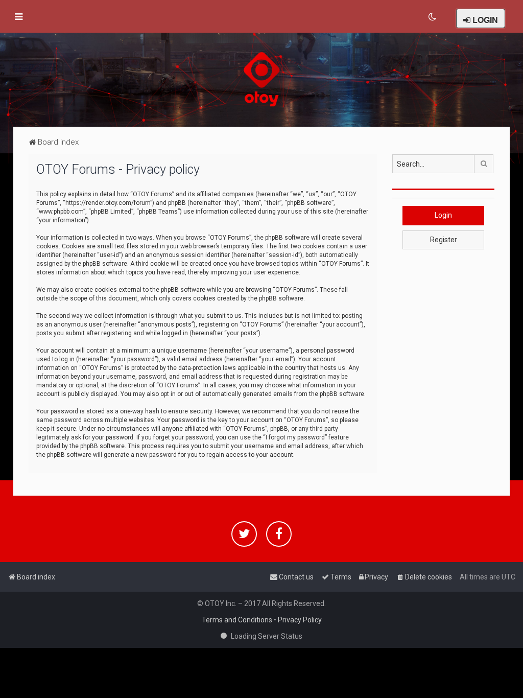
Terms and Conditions (237, 620)
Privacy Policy (300, 620)
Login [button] (443, 215)
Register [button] (443, 240)
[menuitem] (432, 17)
